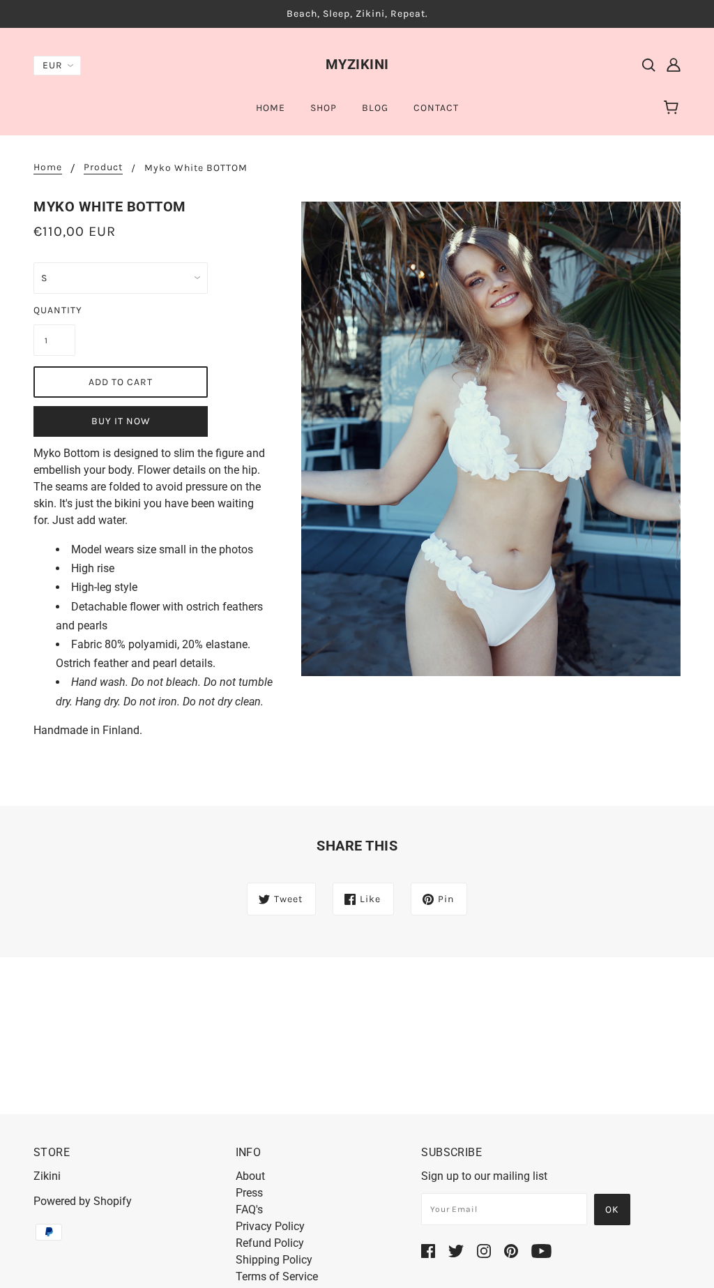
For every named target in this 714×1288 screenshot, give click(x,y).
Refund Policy (270, 1243)
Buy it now (121, 421)
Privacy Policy (270, 1226)
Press (249, 1192)
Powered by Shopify (82, 1201)
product (103, 168)
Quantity (54, 310)
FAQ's (249, 1209)
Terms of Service (277, 1276)
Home (47, 168)
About (250, 1176)
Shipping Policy (274, 1259)
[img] (648, 64)
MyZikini (357, 64)
